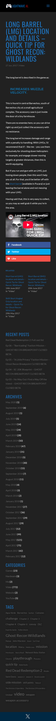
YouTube (10, 598)
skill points (28, 682)
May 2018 (11, 484)
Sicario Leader (39, 677)
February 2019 (13, 446)
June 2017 (11, 534)
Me (7, 581)
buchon (31, 613)
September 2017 (14, 517)
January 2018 (13, 501)
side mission (13, 682)
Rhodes (46, 671)
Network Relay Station (35, 652)
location (11, 646)
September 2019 (14, 407)
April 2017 (11, 545)
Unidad (9, 694)
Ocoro (9, 658)
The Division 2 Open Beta (15, 688)
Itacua (8, 641)
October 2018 (13, 468)
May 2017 (11, 539)
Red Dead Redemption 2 (24, 670)
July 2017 (11, 528)
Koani (29, 641)
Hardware (11, 576)
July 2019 (11, 418)
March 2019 (12, 440)
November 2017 (14, 506)
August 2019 (12, 413)
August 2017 (12, 523)
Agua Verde (11, 613)
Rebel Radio (23, 665)
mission (41, 647)
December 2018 (14, 457)
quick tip (11, 664)
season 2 (21, 677)
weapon (30, 694)
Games (9, 570)
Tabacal (38, 683)
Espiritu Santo (11, 630)
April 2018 (11, 490)
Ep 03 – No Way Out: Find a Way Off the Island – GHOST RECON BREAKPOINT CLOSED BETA (26, 383)
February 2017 (13, 556)
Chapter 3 (35, 618)
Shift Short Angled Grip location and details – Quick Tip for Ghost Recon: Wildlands (14, 304)
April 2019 (11, 435)
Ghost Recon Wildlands (25, 635)
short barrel (16, 183)
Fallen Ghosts (23, 630)
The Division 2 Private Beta (35, 688)
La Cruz (36, 641)
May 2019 (11, 429)
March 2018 (12, 495)
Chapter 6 (22, 624)
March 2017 (12, 550)
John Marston (19, 641)
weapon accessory (17, 700)
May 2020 (11, 402)
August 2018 (12, 479)
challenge (12, 618)
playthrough (22, 658)
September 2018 (14, 473)
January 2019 (13, 451)
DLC (40, 624)
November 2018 (14, 462)
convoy (32, 624)
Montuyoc (10, 652)
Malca (21, 647)
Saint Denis (11, 677)
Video (21, 65)
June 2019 (11, 424)
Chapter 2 (24, 618)
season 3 (29, 677)
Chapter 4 (11, 624)
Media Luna (30, 647)
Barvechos (22, 613)
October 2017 (13, 512)
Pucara (37, 658)
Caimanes (40, 613)
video (19, 694)
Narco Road (20, 653)
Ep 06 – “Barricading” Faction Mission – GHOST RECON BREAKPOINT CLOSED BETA (26, 350)
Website (10, 592)
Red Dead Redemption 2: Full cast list (25, 340)
